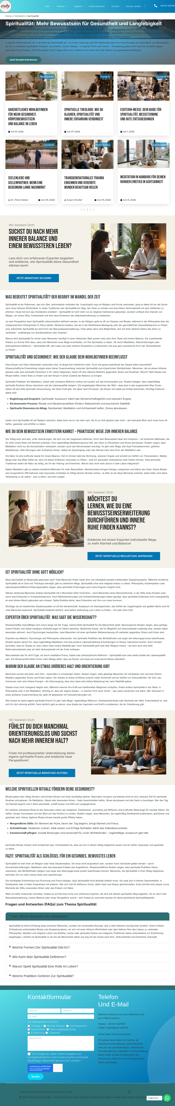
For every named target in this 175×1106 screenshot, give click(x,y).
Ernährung (37, 1032)
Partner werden (133, 6)
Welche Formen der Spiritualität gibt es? (41, 947)
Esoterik (105, 76)
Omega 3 (36, 1025)
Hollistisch (19, 16)
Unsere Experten (97, 6)
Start (47, 6)
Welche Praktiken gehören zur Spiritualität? (43, 976)
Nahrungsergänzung (63, 1029)
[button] (87, 916)
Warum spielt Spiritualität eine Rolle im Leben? (45, 966)
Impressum (49, 1091)
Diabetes (54, 1032)
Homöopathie (78, 1025)
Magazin (78, 6)
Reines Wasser (56, 1025)
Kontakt (115, 6)
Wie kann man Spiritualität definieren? (39, 957)
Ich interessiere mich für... (43, 1021)
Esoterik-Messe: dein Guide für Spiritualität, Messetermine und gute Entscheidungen (140, 114)
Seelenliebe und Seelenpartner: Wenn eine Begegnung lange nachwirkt (27, 183)
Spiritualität (159, 144)
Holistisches (47, 76)
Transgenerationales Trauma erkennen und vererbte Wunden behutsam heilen (84, 183)
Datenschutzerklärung (31, 1091)
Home (8, 16)
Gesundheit (38, 1029)
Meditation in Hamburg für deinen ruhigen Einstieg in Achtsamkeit (142, 179)
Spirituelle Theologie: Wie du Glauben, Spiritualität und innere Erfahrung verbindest (83, 114)
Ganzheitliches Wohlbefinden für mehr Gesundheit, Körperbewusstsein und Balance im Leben (28, 116)
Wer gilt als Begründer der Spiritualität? (40, 916)
